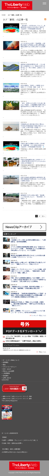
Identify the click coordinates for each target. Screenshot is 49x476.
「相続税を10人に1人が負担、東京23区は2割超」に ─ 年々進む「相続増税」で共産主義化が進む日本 (27, 287)
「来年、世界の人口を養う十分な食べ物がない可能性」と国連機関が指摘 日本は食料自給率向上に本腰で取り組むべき (33, 104)
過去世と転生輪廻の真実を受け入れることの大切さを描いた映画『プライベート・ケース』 (28, 256)
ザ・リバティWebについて (11, 360)
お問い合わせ (7, 378)
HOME (3, 15)
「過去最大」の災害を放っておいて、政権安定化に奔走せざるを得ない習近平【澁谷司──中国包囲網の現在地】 (33, 27)
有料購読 (5, 362)
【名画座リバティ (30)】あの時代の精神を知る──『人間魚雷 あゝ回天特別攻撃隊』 (28, 241)
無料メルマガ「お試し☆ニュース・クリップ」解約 (17, 398)
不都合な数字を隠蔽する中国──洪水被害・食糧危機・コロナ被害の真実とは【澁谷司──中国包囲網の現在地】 (33, 145)
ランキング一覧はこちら (38, 315)
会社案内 (5, 375)
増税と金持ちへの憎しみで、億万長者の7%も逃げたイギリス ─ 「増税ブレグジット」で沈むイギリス (28, 263)
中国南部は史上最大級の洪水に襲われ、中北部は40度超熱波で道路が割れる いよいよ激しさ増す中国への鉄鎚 (33, 125)
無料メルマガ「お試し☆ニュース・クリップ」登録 (17, 396)
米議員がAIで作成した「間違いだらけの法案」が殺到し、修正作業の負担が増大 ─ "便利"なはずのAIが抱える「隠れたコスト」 (28, 303)
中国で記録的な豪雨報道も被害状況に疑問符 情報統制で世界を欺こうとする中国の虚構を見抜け (33, 179)
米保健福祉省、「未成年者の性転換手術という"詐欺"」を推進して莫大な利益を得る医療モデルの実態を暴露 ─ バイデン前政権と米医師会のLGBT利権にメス (28, 295)
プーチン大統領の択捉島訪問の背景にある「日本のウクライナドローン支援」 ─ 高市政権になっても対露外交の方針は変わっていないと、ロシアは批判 (28, 248)
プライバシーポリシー (10, 367)
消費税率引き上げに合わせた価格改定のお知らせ (16, 350)
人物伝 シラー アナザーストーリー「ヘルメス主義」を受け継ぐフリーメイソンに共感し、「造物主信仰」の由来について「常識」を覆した (28, 271)
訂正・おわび (7, 369)
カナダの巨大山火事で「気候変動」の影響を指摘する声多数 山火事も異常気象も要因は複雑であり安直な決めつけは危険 (33, 45)
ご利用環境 (6, 373)
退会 (4, 364)
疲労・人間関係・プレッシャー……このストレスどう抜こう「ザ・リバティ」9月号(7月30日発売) (28, 311)
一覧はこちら (42, 352)
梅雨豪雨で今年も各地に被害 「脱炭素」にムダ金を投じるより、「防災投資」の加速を (33, 196)
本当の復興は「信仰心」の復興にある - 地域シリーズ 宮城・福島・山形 (33, 86)
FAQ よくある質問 (8, 371)
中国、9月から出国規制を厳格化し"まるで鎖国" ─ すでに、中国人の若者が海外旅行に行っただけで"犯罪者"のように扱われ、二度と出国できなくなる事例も (28, 279)
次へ (43, 216)
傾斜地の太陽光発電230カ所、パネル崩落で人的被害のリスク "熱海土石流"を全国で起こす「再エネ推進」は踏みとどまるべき (33, 66)
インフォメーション (11, 345)
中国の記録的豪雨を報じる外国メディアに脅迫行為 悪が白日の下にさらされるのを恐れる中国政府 (33, 161)
